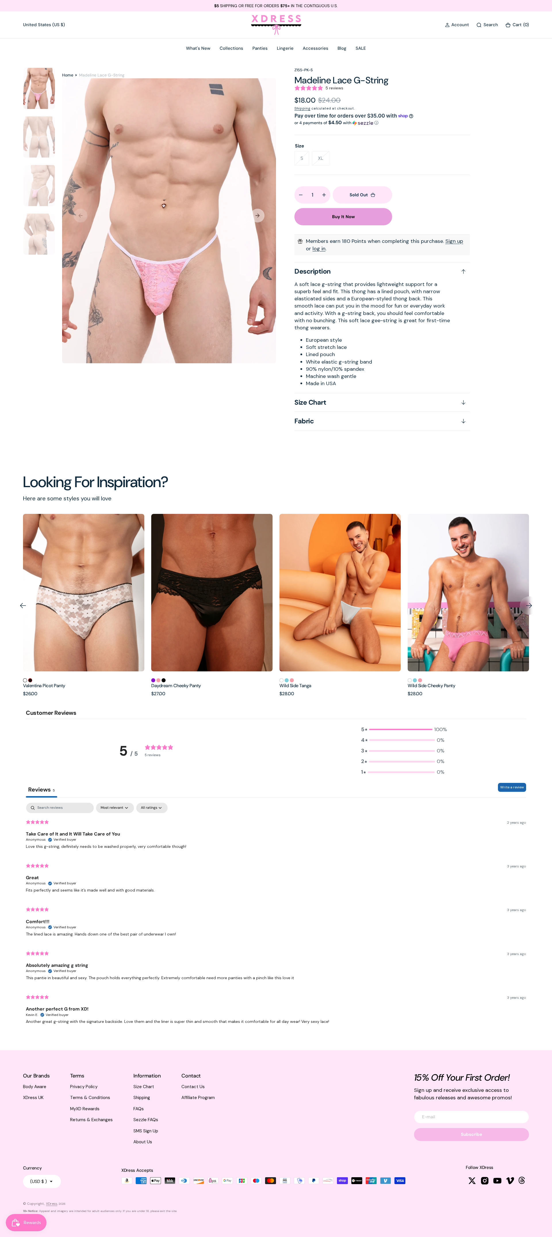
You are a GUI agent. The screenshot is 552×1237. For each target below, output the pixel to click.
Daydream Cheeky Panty (48, 686)
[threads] (522, 1180)
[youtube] (497, 1180)
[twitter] (472, 1180)
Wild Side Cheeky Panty (303, 686)
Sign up (454, 241)
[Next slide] (529, 605)
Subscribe (471, 1134)
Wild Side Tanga (167, 686)
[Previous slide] (23, 605)
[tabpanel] (276, 915)
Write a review (512, 787)
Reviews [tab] (41, 789)
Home (67, 75)
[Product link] (83, 593)
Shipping (302, 108)
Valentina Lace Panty (428, 686)
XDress (51, 1203)
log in (319, 248)
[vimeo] (510, 1180)
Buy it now (343, 217)
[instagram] (484, 1180)
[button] (457, 25)
